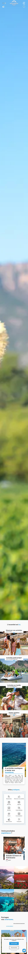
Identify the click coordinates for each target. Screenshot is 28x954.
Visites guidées (14, 713)
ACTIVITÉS (9, 631)
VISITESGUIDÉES (12, 714)
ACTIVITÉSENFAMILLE (12, 686)
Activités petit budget (14, 658)
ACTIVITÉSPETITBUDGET (12, 659)
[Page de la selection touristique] (14, 848)
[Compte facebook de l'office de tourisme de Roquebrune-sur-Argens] (5, 3)
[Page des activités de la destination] (14, 643)
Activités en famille (14, 685)
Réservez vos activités (14, 630)
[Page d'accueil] (14, 5)
